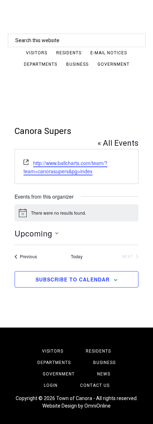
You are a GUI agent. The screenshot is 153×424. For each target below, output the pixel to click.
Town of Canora (76, 16)
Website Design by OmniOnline (76, 406)
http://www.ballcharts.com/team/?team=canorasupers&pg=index (65, 167)
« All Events (117, 143)
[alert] (76, 212)
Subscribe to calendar (73, 279)
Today (77, 256)
